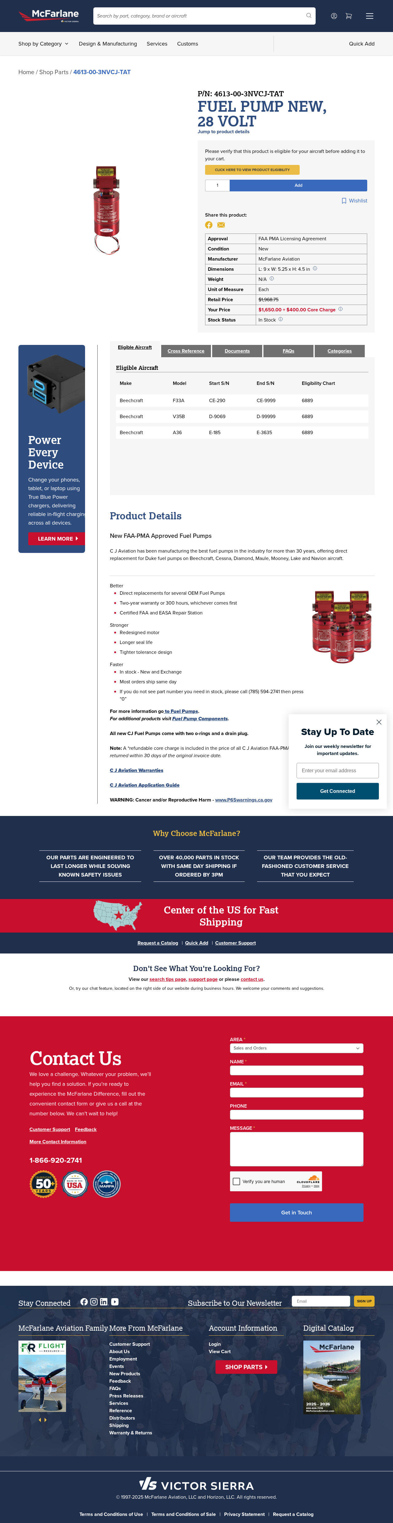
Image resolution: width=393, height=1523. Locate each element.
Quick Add (362, 44)
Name (238, 1061)
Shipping (119, 1425)
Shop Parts (53, 72)
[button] (252, 170)
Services (157, 44)
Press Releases (126, 1395)
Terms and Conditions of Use (111, 1514)
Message (242, 1128)
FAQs (115, 1388)
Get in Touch (296, 1213)
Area (238, 1039)
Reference (120, 1410)
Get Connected (337, 791)
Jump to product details (224, 131)
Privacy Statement (244, 1514)
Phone (238, 1105)
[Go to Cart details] (348, 16)
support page (203, 979)
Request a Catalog (158, 942)
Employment (123, 1358)
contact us (252, 979)
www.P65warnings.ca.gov (243, 799)
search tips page (168, 979)
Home (26, 72)
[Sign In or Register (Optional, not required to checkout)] (334, 16)
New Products (124, 1373)
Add (298, 185)
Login (215, 1344)
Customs (187, 44)
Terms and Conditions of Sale (183, 1514)
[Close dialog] (379, 722)
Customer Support (235, 942)
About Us (119, 1351)
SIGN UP (364, 1301)
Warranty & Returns (130, 1432)
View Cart (220, 1351)
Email (238, 1083)
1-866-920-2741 (55, 1160)
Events (116, 1366)
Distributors (122, 1417)
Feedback (86, 1129)
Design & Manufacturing (108, 44)
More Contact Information (57, 1141)
